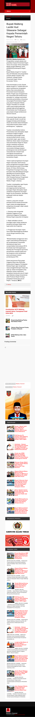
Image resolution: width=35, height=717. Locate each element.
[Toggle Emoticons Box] (5, 347)
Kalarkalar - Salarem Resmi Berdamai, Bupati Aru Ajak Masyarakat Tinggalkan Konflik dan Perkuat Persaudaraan (21, 447)
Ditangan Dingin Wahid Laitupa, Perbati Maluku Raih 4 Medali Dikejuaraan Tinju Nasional (21, 465)
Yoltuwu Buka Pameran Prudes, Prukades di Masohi (20, 328)
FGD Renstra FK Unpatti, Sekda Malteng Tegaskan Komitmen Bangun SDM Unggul (21, 437)
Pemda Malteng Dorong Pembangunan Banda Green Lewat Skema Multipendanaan (21, 500)
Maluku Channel (20, 383)
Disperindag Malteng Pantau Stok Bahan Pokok (19, 320)
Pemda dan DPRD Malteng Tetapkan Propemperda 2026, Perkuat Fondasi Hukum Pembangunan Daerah (21, 456)
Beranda (9, 16)
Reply (17, 39)
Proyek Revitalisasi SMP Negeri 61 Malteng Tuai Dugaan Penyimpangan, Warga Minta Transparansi (21, 556)
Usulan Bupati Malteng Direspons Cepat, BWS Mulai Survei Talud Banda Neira (21, 672)
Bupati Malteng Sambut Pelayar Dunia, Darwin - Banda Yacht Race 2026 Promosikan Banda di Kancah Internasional (21, 510)
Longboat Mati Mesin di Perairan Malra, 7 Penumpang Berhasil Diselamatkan (21, 644)
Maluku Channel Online (20, 714)
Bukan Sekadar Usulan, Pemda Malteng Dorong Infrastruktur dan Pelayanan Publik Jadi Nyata (21, 492)
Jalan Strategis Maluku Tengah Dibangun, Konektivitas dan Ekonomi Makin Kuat (21, 688)
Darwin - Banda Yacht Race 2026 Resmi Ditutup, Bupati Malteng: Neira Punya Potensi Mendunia (21, 429)
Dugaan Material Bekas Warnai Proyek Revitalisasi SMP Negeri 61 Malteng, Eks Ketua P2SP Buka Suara (21, 474)
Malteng (17, 16)
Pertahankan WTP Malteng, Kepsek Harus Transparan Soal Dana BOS (16, 311)
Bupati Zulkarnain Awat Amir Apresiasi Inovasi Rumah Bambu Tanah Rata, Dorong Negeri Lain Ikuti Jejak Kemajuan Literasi (21, 483)
